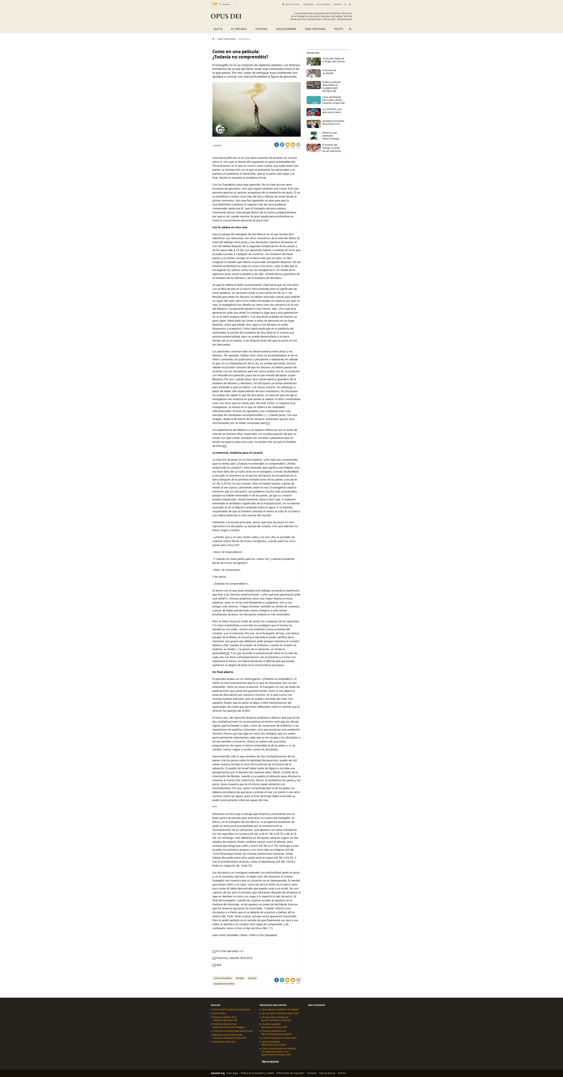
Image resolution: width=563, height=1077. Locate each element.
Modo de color (292, 4)
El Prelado (239, 29)
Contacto (337, 4)
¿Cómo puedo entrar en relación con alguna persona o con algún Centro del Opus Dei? (278, 1051)
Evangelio (240, 978)
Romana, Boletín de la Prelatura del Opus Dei (225, 1019)
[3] (227, 653)
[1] (268, 423)
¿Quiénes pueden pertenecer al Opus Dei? (274, 1026)
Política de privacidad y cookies (257, 1073)
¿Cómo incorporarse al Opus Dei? (279, 1037)
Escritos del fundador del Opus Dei (231, 1009)
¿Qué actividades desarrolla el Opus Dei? (273, 1043)
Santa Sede (219, 1013)
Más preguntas (270, 1061)
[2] (224, 445)
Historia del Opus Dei (224, 1041)
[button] (293, 145)
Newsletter (308, 4)
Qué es (218, 29)
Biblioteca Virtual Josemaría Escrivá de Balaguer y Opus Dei (229, 1036)
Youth (338, 29)
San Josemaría (286, 29)
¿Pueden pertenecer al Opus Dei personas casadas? (276, 1032)
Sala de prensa (323, 4)
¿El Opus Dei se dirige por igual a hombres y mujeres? (276, 1019)
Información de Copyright (290, 1073)
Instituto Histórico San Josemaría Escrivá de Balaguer (229, 1026)
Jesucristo (252, 978)
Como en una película (223, 978)
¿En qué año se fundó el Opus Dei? (280, 1013)
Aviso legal (232, 1073)
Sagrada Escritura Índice (224, 983)
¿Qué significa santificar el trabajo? (280, 1009)
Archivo (342, 1073)
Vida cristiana (315, 29)
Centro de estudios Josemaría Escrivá (232, 1031)
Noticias (261, 29)
